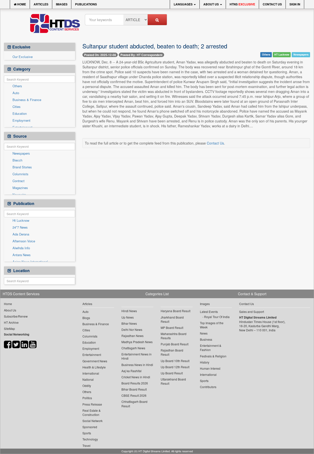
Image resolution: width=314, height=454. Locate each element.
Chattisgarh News (133, 348)
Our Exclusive (23, 57)
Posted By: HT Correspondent (141, 55)
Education (20, 113)
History (204, 362)
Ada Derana (21, 234)
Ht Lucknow (21, 220)
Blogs (86, 318)
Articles (41, 4)
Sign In (294, 4)
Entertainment (91, 354)
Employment (21, 120)
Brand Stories (22, 167)
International (90, 373)
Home (21, 4)
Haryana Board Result (175, 311)
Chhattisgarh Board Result (134, 403)
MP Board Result (172, 327)
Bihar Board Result (134, 389)
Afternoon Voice (24, 241)
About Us (211, 4)
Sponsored (89, 427)
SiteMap (9, 328)
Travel (86, 445)
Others (17, 86)
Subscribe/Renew (16, 316)
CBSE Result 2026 (133, 395)
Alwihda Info (21, 248)
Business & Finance (27, 100)
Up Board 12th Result (175, 367)
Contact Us (272, 4)
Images (61, 4)
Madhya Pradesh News (137, 342)
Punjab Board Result (174, 344)
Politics (87, 398)
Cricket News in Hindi (135, 377)
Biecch (17, 160)
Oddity (86, 385)
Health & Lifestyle (94, 367)
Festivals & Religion (213, 356)
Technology (90, 439)
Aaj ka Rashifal (131, 371)
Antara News (22, 255)
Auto (16, 93)
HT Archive (11, 322)
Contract (19, 181)
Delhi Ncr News (131, 329)
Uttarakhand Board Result (173, 381)
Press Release (92, 404)
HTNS (242, 4)
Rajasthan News (132, 336)
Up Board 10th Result (175, 361)
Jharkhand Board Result (172, 319)
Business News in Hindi (137, 365)
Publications (86, 4)
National (88, 379)
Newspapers (21, 153)
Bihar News (129, 323)
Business (206, 339)
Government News (94, 361)
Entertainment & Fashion (210, 347)
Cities (17, 106)
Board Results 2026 (134, 383)
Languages (183, 4)
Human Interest (210, 368)
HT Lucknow (281, 54)
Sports (86, 433)
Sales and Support (251, 311)
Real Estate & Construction (91, 412)
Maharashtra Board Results (173, 336)
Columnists (20, 174)
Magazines (20, 188)
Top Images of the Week (211, 325)
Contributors (208, 387)
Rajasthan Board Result (172, 352)
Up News (127, 317)
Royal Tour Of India (217, 317)
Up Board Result (172, 373)
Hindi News (129, 311)
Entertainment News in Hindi (136, 356)
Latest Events (209, 311)
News (204, 333)
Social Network (92, 421)
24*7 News (20, 227)
